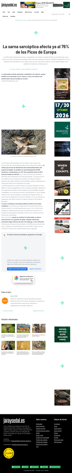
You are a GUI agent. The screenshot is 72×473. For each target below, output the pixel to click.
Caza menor (58, 431)
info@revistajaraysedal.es (20, 444)
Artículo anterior (7, 310)
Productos (57, 435)
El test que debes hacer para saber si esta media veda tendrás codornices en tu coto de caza (23, 353)
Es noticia (57, 424)
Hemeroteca (58, 442)
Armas (56, 437)
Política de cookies (41, 442)
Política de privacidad (42, 437)
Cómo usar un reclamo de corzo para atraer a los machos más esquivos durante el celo (23, 336)
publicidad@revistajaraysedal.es (21, 441)
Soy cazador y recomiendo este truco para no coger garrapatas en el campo (8, 336)
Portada (17, 20)
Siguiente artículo (39, 310)
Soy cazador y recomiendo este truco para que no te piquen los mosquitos (7, 353)
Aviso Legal (39, 435)
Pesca (56, 433)
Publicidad (39, 424)
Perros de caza (58, 440)
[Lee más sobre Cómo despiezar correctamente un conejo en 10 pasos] (39, 328)
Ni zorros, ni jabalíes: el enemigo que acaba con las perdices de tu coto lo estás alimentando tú (38, 353)
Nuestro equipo (40, 428)
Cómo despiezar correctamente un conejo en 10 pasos (38, 335)
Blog (21, 20)
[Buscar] (69, 14)
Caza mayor (58, 428)
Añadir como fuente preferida (17, 269)
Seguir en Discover (35, 269)
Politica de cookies (41, 440)
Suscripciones (40, 426)
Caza (24, 20)
